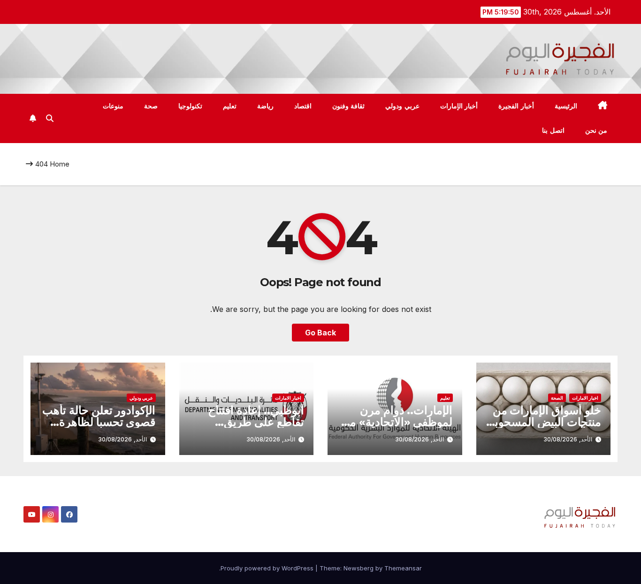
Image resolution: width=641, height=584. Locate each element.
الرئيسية (566, 106)
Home (59, 163)
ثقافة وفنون (348, 106)
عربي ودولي (402, 106)
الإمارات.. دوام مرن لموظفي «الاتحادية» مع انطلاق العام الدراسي (398, 421)
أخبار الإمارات (459, 106)
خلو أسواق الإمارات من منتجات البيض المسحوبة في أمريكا (545, 421)
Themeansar (403, 568)
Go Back (320, 332)
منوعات (113, 106)
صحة (151, 106)
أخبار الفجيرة (516, 106)
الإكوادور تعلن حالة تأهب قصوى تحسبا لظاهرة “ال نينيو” (98, 421)
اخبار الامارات (585, 398)
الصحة (557, 398)
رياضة (265, 106)
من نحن (596, 130)
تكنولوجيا (190, 106)
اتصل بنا (553, 130)
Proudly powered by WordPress (268, 568)
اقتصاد (303, 106)
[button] (49, 118)
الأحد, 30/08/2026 (567, 439)
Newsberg (358, 568)
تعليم (230, 106)
